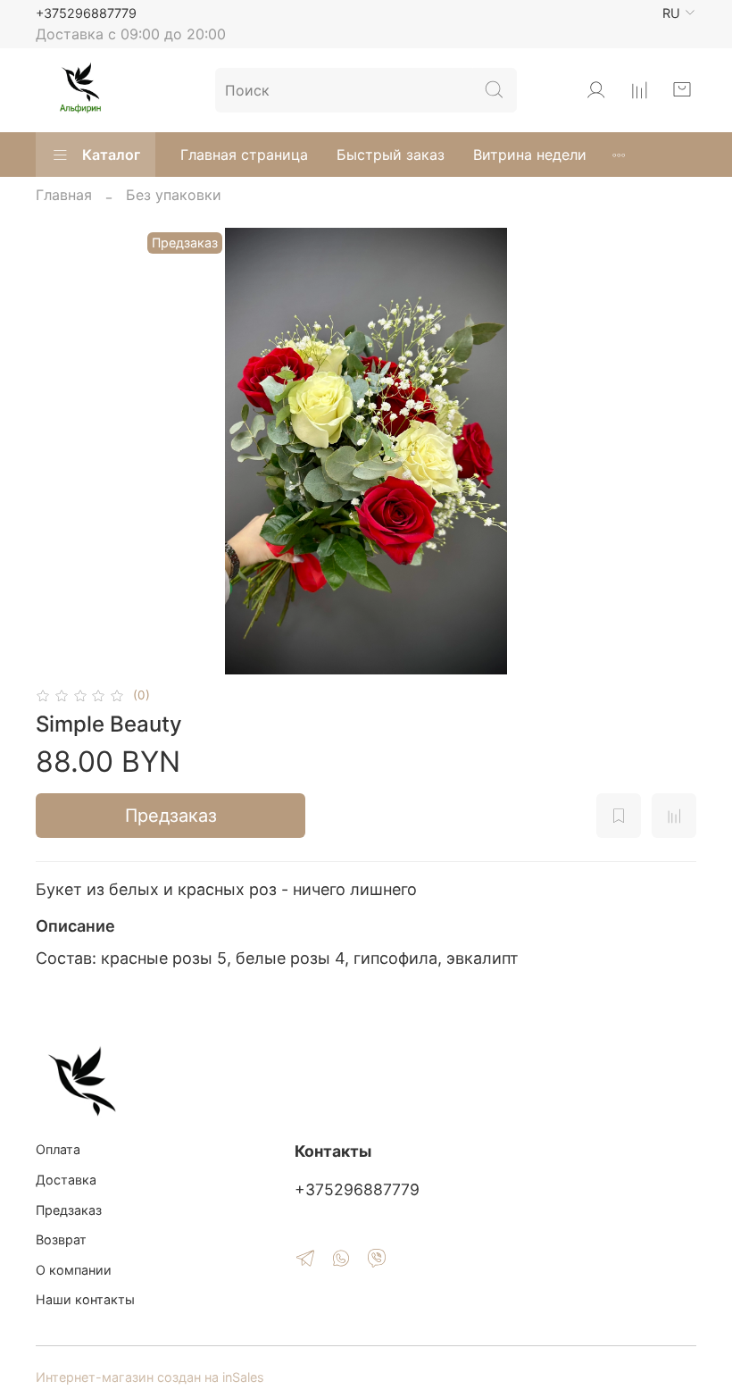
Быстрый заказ (391, 154)
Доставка (66, 1179)
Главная (64, 195)
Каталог (111, 154)
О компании (74, 1269)
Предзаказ (171, 815)
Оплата (58, 1149)
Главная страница (244, 154)
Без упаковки (173, 195)
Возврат (61, 1239)
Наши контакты (85, 1299)
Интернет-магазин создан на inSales (150, 1377)
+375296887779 (86, 13)
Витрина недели (529, 154)
